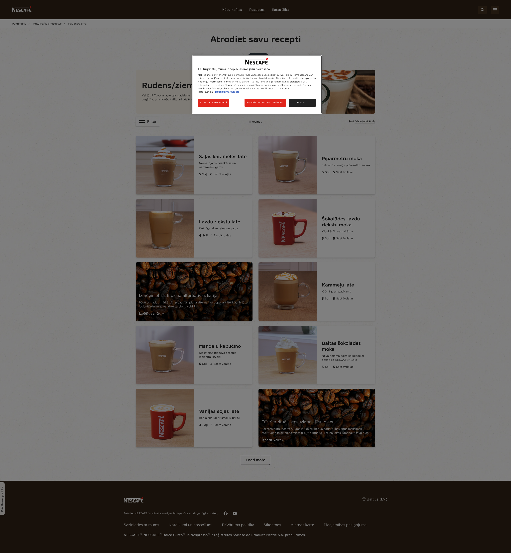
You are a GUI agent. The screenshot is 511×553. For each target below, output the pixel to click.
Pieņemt (302, 102)
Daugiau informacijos (227, 91)
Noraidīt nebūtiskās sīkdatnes (265, 102)
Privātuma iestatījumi (213, 102)
